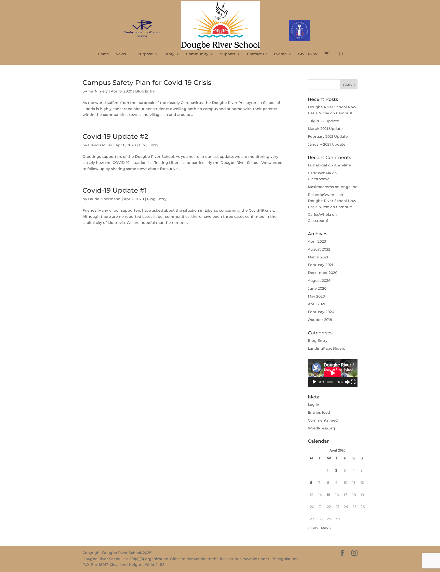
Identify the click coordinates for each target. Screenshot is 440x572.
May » (326, 528)
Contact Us (257, 54)
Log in (313, 404)
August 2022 (319, 249)
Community (197, 54)
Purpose (145, 54)
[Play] (314, 381)
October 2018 (320, 319)
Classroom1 (318, 220)
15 (328, 494)
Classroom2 (318, 179)
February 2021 (320, 264)
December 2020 (322, 272)
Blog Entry (145, 91)
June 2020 (317, 288)
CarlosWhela (319, 173)
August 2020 (319, 280)
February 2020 (321, 312)
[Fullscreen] (353, 381)
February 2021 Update (328, 136)
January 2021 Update (327, 144)
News (121, 54)
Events (280, 54)
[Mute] (347, 381)
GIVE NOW (308, 54)
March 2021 (318, 257)
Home (103, 54)
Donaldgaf (317, 165)
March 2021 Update (325, 128)
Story (169, 54)
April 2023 (317, 241)
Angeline (342, 165)
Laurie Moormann (104, 199)
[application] (333, 373)
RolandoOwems (322, 194)
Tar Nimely (98, 91)
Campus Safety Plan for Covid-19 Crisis (146, 83)
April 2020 (317, 304)
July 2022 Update (323, 121)
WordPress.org (321, 428)
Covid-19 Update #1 (114, 190)
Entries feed (319, 412)
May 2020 (316, 296)
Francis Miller (100, 145)
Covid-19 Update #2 (115, 136)
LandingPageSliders (326, 348)
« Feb (313, 528)
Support (227, 54)
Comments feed (323, 420)
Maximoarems (321, 186)
